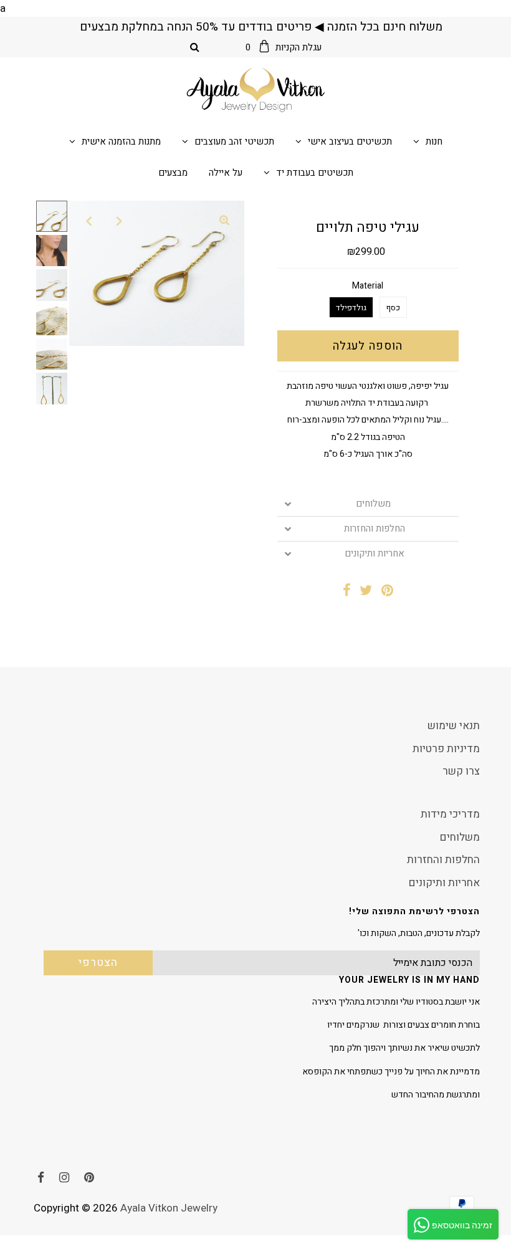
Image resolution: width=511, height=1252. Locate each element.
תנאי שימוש (453, 726)
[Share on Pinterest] (387, 592)
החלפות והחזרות (374, 528)
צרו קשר (461, 771)
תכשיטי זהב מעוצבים (234, 141)
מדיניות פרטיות (446, 749)
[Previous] (89, 220)
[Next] (119, 220)
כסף (393, 307)
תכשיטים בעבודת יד (314, 172)
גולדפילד (351, 307)
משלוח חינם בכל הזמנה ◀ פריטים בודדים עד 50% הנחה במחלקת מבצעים (261, 27)
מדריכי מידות (450, 814)
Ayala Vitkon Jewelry (168, 1208)
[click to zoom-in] (224, 220)
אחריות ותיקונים (374, 553)
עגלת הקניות (284, 47)
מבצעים (173, 172)
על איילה (225, 172)
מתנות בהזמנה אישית (121, 141)
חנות (434, 141)
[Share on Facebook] (347, 592)
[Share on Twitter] (366, 592)
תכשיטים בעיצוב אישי (350, 141)
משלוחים (374, 504)
